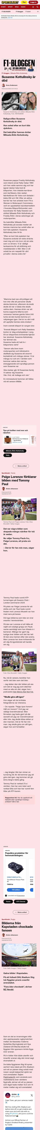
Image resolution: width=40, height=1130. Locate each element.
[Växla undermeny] (38, 11)
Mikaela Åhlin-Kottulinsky (19, 73)
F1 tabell (28, 11)
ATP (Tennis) (20, 930)
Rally (7, 455)
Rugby (13, 947)
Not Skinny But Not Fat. (23, 697)
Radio (23, 7)
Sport (10, 7)
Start (3, 7)
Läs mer (10, 17)
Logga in (33, 2)
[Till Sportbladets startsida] (10, 2)
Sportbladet (6, 473)
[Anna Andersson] (3, 85)
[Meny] (33, 7)
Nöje (17, 7)
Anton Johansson (12, 489)
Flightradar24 (9, 1105)
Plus (24, 2)
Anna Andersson (11, 85)
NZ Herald (8, 1017)
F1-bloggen (6, 11)
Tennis (13, 473)
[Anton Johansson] (3, 488)
